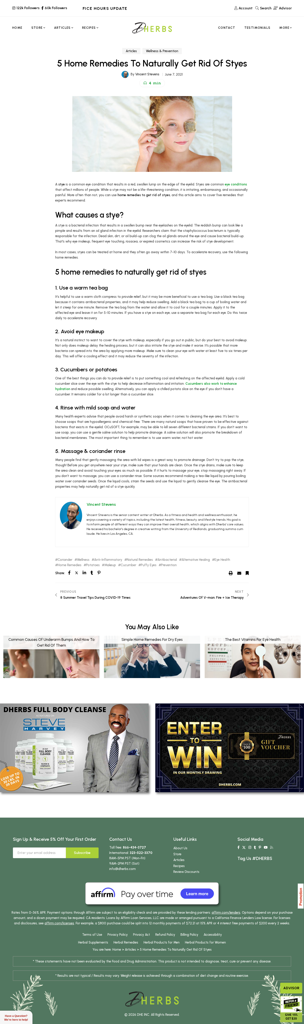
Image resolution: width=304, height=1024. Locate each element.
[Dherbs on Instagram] (249, 847)
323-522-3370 (141, 853)
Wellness (83, 560)
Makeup (110, 565)
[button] (152, 83)
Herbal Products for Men (162, 942)
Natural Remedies (140, 560)
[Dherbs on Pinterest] (260, 847)
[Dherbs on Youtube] (266, 847)
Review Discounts (186, 872)
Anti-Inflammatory (108, 560)
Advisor (291, 988)
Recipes (179, 866)
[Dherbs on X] (244, 847)
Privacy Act (141, 935)
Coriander (65, 560)
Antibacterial (167, 560)
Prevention (169, 565)
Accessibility (213, 935)
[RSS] (271, 847)
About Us (180, 848)
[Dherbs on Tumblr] (255, 847)
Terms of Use (92, 935)
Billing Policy (189, 935)
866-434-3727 (134, 847)
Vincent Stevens (147, 74)
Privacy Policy (117, 935)
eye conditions (236, 184)
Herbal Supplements (93, 942)
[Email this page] (239, 572)
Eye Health (222, 560)
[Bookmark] (247, 572)
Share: (60, 573)
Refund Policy (165, 935)
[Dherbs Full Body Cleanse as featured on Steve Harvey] (74, 748)
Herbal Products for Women (205, 942)
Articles (131, 51)
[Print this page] (231, 572)
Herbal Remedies (125, 942)
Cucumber (128, 565)
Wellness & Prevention (162, 51)
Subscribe (82, 853)
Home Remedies (69, 565)
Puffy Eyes (148, 565)
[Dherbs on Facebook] (238, 847)
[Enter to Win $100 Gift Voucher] (229, 748)
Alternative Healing (196, 560)
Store (177, 854)
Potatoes (93, 565)
